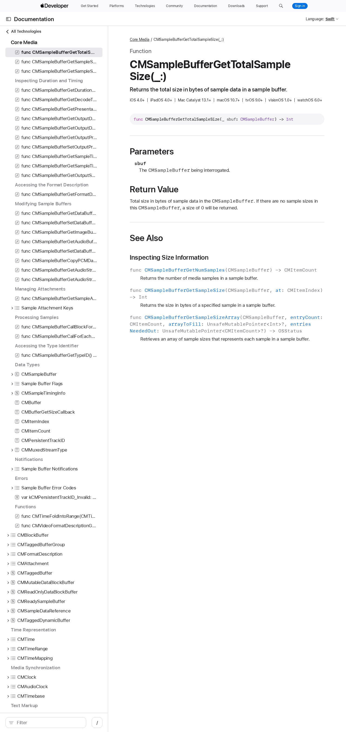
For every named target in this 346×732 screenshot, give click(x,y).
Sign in (300, 6)
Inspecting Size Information (169, 257)
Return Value (154, 189)
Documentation (34, 19)
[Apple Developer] (55, 6)
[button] (281, 6)
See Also (146, 238)
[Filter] (48, 722)
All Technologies (26, 31)
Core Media (139, 39)
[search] (45, 722)
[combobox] (48, 723)
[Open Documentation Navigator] (8, 19)
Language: (315, 19)
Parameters (152, 151)
